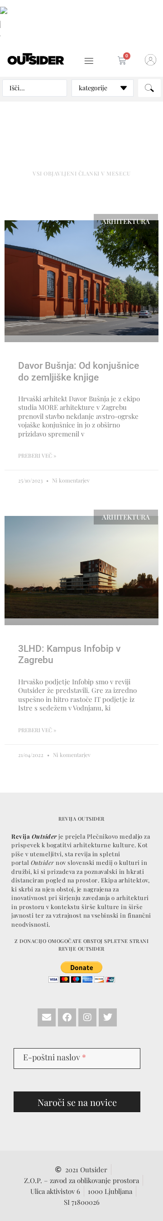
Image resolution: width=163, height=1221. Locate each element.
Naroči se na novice (77, 1102)
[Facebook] (67, 1017)
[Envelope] (47, 1017)
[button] (89, 61)
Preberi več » (37, 455)
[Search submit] (149, 88)
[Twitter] (108, 1017)
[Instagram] (87, 1017)
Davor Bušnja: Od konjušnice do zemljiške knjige (78, 371)
